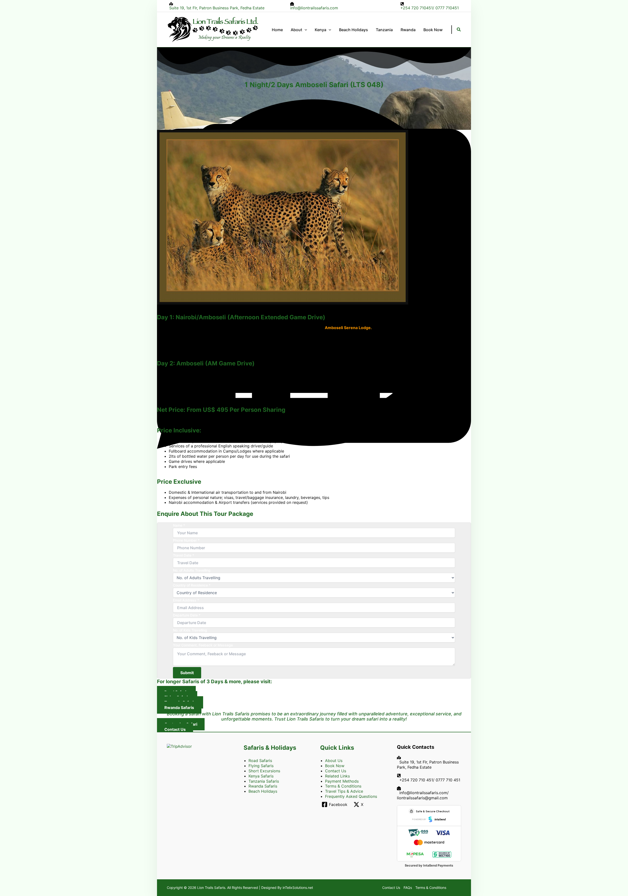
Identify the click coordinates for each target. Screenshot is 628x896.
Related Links (337, 776)
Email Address (186, 600)
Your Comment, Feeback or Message (203, 645)
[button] (304, 30)
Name (179, 525)
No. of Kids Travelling (190, 630)
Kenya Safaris (261, 776)
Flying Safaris (261, 765)
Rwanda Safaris (263, 786)
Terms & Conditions (343, 786)
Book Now (334, 765)
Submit (187, 672)
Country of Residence (191, 585)
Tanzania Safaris (264, 781)
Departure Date (186, 615)
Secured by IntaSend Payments (429, 865)
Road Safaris (260, 760)
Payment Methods (342, 781)
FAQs (408, 887)
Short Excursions (264, 770)
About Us (333, 760)
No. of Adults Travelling (191, 570)
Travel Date (183, 555)
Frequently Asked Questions (351, 796)
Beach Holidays (263, 791)
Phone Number (186, 540)
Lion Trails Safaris (211, 887)
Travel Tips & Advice (344, 791)
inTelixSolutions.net (298, 887)
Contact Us (335, 770)
